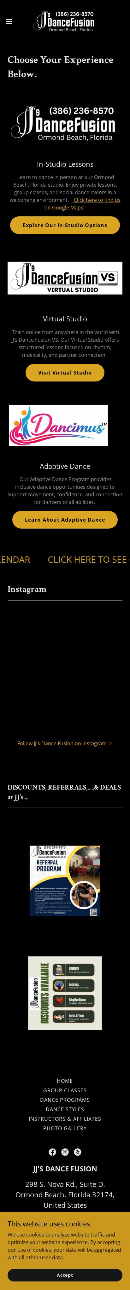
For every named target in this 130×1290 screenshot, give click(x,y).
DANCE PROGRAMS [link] (65, 1099)
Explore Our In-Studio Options (65, 225)
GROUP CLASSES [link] (64, 1090)
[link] (65, 21)
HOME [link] (65, 1080)
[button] (12, 21)
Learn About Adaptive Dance (65, 519)
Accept (65, 1275)
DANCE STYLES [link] (65, 1109)
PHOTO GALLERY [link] (65, 1128)
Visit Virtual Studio (65, 372)
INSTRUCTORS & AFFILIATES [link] (65, 1118)
